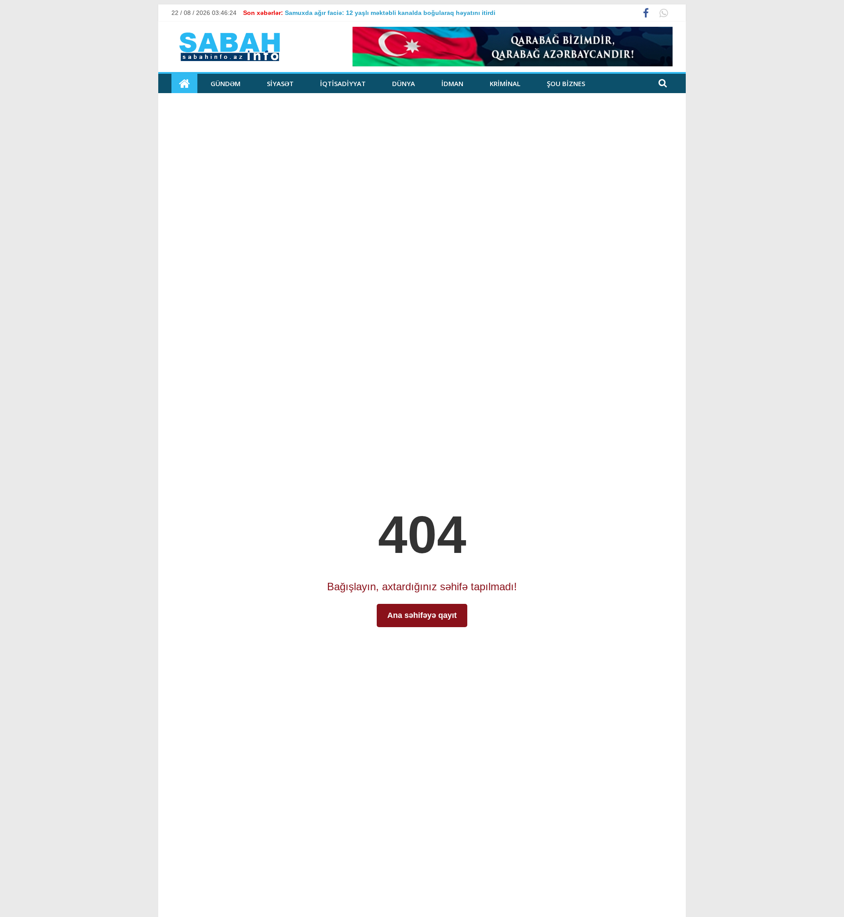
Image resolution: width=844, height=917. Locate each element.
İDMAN (452, 83)
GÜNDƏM (225, 83)
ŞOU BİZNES (566, 83)
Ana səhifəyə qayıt (422, 615)
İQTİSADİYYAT (343, 83)
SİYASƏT (280, 83)
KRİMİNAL (505, 83)
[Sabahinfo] (184, 83)
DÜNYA (403, 83)
